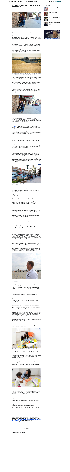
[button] (9, 1)
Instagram (20, 422)
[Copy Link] (40, 10)
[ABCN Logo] (13, 1)
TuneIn (30, 419)
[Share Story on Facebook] (34, 10)
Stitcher (36, 419)
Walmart (15, 126)
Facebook (16, 422)
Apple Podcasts (26, 419)
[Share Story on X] (36, 10)
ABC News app (20, 419)
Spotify (33, 419)
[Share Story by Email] (38, 10)
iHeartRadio (18, 420)
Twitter (13, 422)
